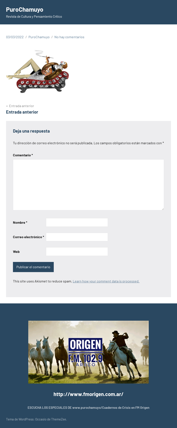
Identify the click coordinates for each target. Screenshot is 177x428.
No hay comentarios (69, 37)
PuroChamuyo (24, 9)
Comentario (23, 155)
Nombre (20, 222)
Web (16, 251)
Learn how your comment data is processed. (106, 281)
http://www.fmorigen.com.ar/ (88, 394)
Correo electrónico (28, 237)
